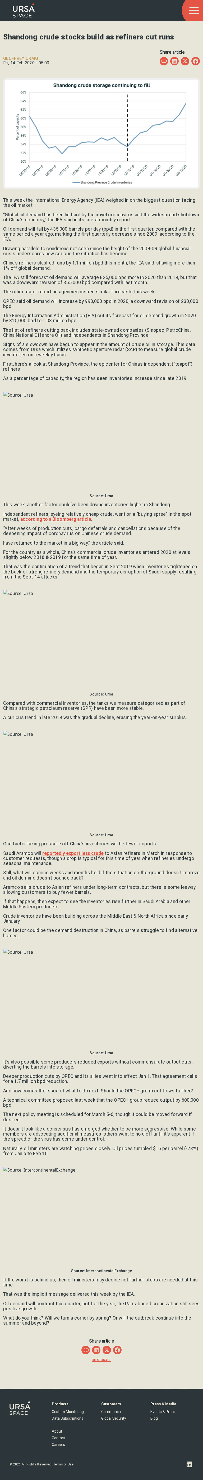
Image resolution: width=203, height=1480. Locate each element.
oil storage (101, 1360)
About (57, 1431)
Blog (154, 1418)
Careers (58, 1444)
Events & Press (162, 1412)
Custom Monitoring (68, 1412)
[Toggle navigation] (194, 10)
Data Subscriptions (67, 1418)
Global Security (113, 1418)
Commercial (111, 1412)
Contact (58, 1438)
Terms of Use (63, 1464)
